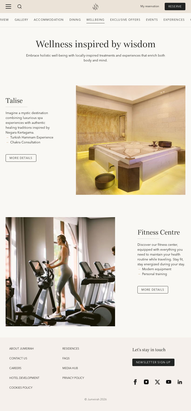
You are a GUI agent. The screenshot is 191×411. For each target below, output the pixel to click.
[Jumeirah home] (95, 6)
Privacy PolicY (73, 378)
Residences (70, 349)
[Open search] (19, 6)
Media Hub (70, 368)
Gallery (21, 19)
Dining (75, 19)
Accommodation (49, 19)
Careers (15, 368)
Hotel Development (24, 378)
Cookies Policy (20, 388)
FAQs (66, 359)
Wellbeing (95, 19)
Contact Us (18, 359)
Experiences (174, 19)
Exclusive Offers (125, 19)
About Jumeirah (21, 349)
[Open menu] (8, 6)
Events (152, 19)
